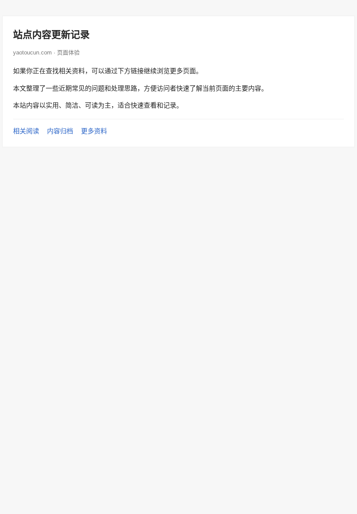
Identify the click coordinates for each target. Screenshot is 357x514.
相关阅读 (26, 131)
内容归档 (60, 131)
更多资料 (94, 131)
